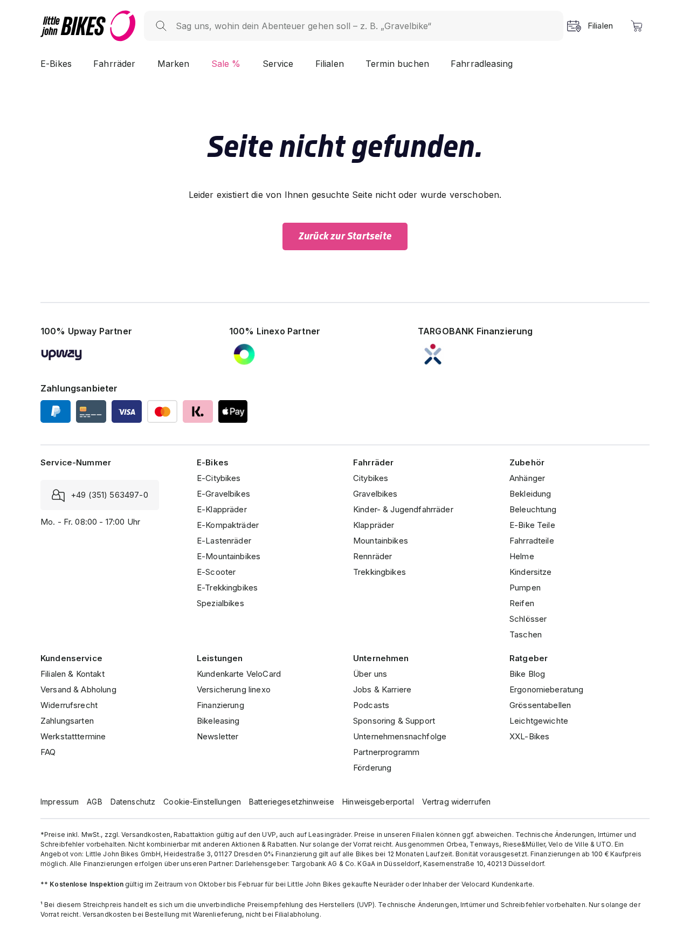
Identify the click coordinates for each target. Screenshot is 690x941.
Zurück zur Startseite (345, 236)
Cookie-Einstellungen (202, 801)
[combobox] (364, 26)
